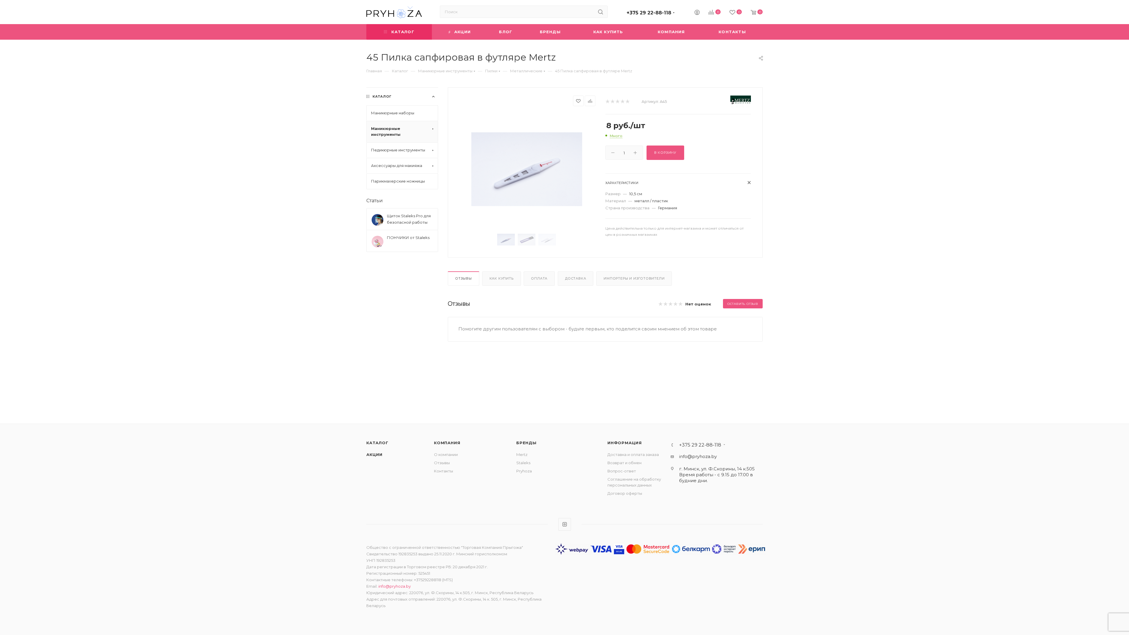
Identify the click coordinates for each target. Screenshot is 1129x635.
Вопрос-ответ (621, 471)
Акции (374, 454)
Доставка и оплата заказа (633, 454)
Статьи (374, 200)
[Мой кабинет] (697, 13)
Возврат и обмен (624, 462)
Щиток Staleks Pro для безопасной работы (409, 219)
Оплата (539, 278)
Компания (447, 442)
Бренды (526, 442)
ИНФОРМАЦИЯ (624, 442)
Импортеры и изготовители (634, 278)
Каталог (377, 442)
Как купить (502, 278)
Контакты (443, 471)
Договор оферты (624, 493)
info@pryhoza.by (698, 456)
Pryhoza (524, 471)
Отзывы (463, 278)
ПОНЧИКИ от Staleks (408, 237)
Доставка (575, 278)
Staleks (523, 462)
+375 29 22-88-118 (649, 13)
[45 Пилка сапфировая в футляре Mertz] (526, 169)
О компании (446, 454)
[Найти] (600, 12)
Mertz (521, 454)
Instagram (564, 524)
